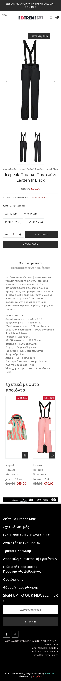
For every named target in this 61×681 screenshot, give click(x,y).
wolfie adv (49, 673)
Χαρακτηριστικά (30, 263)
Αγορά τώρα (30, 244)
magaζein (37, 676)
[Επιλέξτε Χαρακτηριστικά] (25, 455)
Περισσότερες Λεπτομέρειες (30, 268)
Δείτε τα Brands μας (19, 519)
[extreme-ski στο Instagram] (15, 634)
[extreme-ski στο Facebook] (6, 634)
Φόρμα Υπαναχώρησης (21, 587)
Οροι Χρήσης (13, 579)
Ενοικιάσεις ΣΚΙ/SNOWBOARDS (27, 535)
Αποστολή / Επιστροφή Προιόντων (30, 559)
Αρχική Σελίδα (10, 169)
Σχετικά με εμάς (16, 527)
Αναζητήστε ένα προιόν (22, 543)
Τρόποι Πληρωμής (17, 551)
